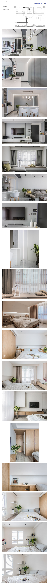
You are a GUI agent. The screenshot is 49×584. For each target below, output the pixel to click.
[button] (48, 1)
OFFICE (36, 3)
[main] (24, 3)
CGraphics (42, 3)
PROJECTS (39, 3)
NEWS (45, 3)
